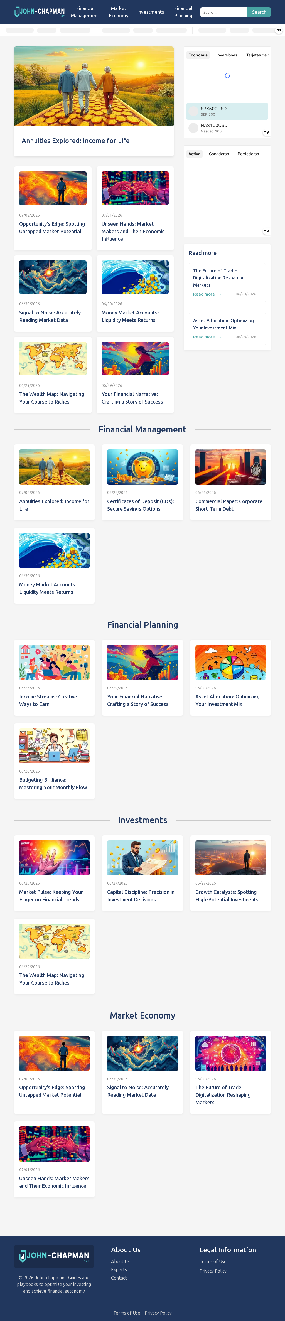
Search (259, 12)
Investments (150, 12)
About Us (120, 1261)
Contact (119, 1278)
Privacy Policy (213, 1271)
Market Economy (119, 12)
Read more (207, 294)
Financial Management (85, 12)
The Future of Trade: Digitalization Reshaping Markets (219, 278)
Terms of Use (213, 1261)
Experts (119, 1269)
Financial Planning (183, 12)
